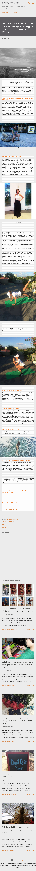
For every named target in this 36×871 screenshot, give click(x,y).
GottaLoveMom (10, 3)
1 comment (11, 741)
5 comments (11, 685)
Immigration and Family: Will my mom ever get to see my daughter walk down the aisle (17, 720)
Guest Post (15, 519)
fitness (9, 519)
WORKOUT (5, 12)
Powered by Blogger (19, 860)
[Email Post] (3, 525)
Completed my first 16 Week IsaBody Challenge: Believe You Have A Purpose (17, 609)
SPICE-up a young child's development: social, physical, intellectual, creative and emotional (17, 664)
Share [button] (4, 527)
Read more (30, 629)
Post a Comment (12, 629)
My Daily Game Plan (8, 521)
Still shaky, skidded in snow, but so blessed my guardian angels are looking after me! (17, 830)
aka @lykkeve (9, 81)
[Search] (29, 3)
